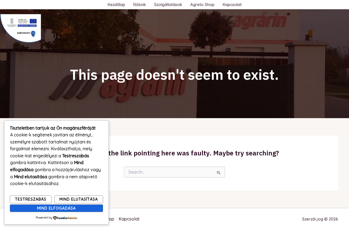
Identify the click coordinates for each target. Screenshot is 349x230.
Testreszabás (30, 199)
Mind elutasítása (78, 199)
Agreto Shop (202, 4)
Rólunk (139, 4)
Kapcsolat (232, 4)
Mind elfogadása (56, 208)
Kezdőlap (116, 4)
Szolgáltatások (168, 4)
